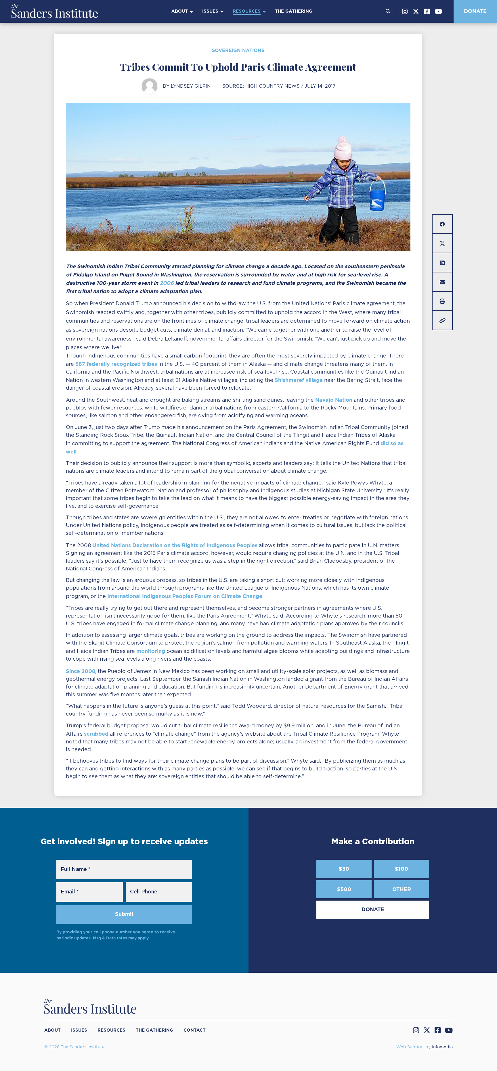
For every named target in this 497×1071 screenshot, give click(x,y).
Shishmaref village (299, 380)
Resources (247, 11)
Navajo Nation (333, 400)
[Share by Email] (442, 282)
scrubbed (96, 734)
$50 (344, 869)
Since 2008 (80, 671)
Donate (475, 11)
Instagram (405, 11)
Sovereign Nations (238, 50)
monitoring (150, 651)
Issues (210, 11)
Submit (124, 914)
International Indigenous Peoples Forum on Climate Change (184, 596)
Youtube (438, 11)
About (179, 11)
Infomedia (442, 1047)
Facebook (427, 11)
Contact (194, 1030)
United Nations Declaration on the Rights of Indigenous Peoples (174, 545)
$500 (344, 889)
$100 (401, 869)
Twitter (416, 11)
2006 (167, 283)
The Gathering (293, 11)
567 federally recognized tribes (116, 364)
